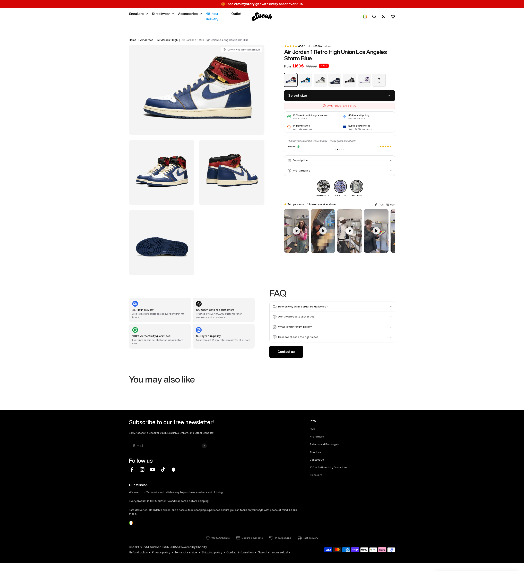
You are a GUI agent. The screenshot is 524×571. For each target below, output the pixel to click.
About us (315, 452)
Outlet (236, 13)
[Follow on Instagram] (142, 469)
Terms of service (185, 552)
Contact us (286, 351)
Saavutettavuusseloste (274, 552)
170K (381, 204)
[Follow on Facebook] (131, 469)
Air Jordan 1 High (167, 40)
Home (132, 40)
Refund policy (138, 552)
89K (392, 204)
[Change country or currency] (365, 16)
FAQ (312, 429)
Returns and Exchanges (324, 444)
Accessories (188, 13)
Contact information (240, 552)
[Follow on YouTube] (152, 469)
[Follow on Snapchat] (173, 469)
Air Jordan (146, 40)
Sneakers (136, 13)
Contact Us (317, 459)
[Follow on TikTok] (163, 469)
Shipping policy (211, 552)
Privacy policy (161, 552)
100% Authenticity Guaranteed (329, 467)
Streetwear (161, 13)
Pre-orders (317, 436)
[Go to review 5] (343, 149)
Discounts (316, 475)
